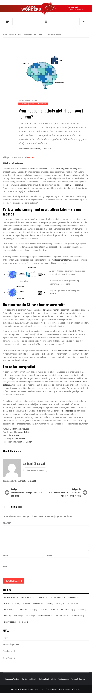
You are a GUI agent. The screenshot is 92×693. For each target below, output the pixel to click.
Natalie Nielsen (18, 438)
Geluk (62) (60, 603)
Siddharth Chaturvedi (31, 148)
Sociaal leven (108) (58, 597)
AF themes (76, 689)
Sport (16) (82, 610)
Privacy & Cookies (78, 679)
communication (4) (45, 616)
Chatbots (15, 480)
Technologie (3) (78, 616)
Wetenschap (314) (11, 597)
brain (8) (7, 616)
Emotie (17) (54, 610)
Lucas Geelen (26, 441)
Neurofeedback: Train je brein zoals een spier (26, 492)
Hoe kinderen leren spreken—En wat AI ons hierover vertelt (65, 492)
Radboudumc (63, 679)
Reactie (7, 523)
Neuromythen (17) (68, 610)
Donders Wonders (12, 679)
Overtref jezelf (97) (12, 603)
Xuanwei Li (16, 435)
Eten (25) (43, 610)
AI (9, 480)
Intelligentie (25, 480)
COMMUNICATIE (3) (62, 616)
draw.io (52, 293)
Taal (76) (50, 603)
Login (5, 637)
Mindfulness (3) (10, 622)
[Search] (84, 21)
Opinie (32, 104)
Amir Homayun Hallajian (20, 432)
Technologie (42, 104)
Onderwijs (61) (72, 603)
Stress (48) (23, 610)
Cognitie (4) (30, 616)
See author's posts (35, 469)
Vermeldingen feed (11, 644)
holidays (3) (24, 622)
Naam (6, 555)
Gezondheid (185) (27, 597)
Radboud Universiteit (47, 679)
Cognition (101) (74, 597)
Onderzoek (23, 104)
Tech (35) (33, 610)
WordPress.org (9, 658)
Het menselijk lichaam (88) (33, 603)
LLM (34, 480)
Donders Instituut (29, 679)
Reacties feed (9, 651)
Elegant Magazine (59, 689)
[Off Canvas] (7, 21)
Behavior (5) (18, 616)
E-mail (51, 555)
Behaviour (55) (9, 610)
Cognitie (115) (42, 597)
